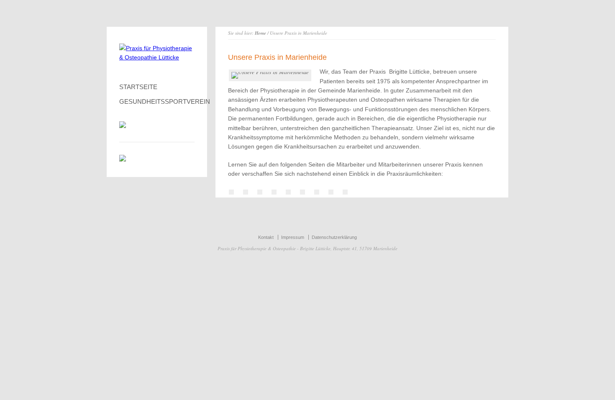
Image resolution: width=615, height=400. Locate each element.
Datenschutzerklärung (334, 237)
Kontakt (266, 237)
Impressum (292, 237)
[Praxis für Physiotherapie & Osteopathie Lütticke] (157, 57)
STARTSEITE (138, 87)
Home (260, 33)
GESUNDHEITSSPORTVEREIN (157, 101)
